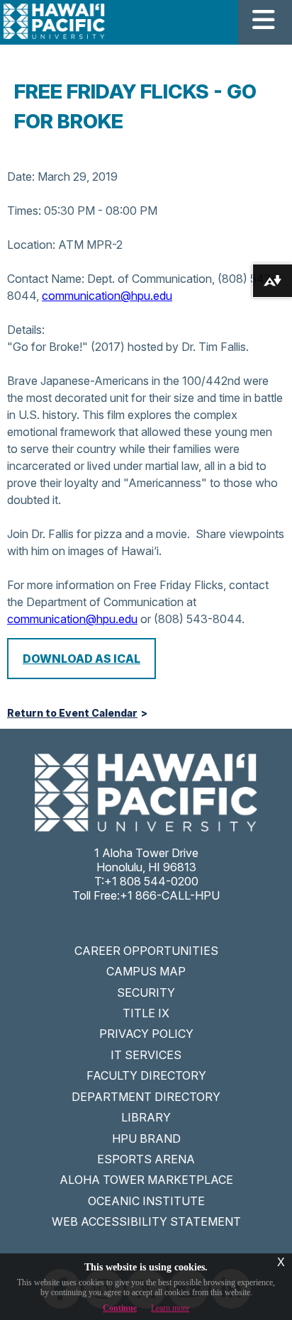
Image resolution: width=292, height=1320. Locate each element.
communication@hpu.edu (107, 296)
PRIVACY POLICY (146, 1034)
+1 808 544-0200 (151, 881)
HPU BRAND (146, 1138)
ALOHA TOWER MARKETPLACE (146, 1180)
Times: (24, 210)
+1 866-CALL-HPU (170, 895)
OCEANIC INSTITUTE (146, 1201)
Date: (21, 176)
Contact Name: (45, 279)
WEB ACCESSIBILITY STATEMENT (146, 1221)
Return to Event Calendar (72, 713)
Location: (31, 244)
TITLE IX (146, 1013)
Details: (26, 330)
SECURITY (146, 992)
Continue (120, 1308)
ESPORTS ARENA (146, 1159)
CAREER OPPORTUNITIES (146, 951)
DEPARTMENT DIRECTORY (146, 1097)
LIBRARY (146, 1117)
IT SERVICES (146, 1055)
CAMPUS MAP (146, 971)
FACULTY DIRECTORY (146, 1075)
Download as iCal (81, 658)
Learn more (170, 1308)
